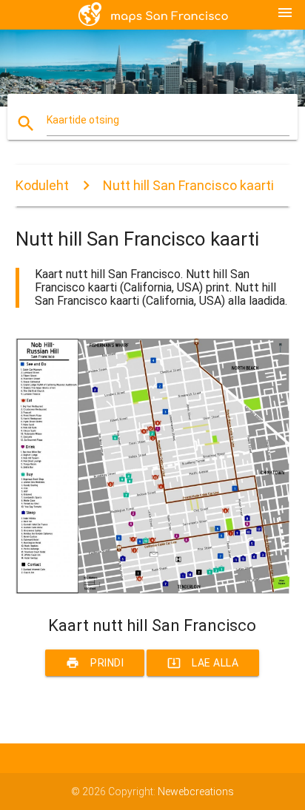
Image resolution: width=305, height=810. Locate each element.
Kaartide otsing (83, 120)
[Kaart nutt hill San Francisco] (153, 590)
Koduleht (42, 185)
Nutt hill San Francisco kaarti (188, 185)
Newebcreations (196, 791)
